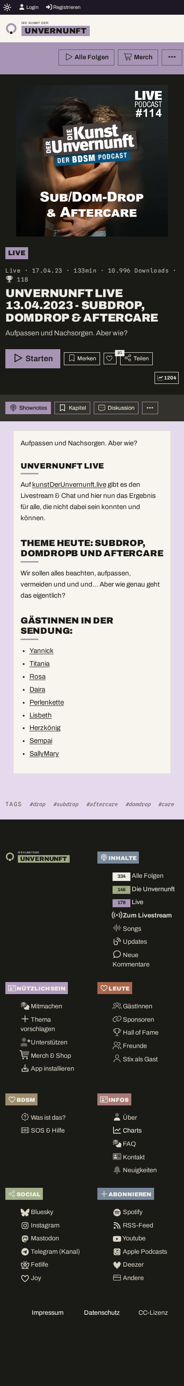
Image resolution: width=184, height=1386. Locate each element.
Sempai (40, 740)
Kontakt (133, 1157)
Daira (37, 689)
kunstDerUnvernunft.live (69, 484)
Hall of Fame (140, 1032)
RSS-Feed (137, 1225)
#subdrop (65, 804)
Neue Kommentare (131, 959)
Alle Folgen (91, 57)
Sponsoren (137, 1019)
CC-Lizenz (153, 1312)
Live (130, 901)
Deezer (132, 1264)
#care (166, 804)
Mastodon (44, 1238)
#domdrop (138, 804)
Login (31, 7)
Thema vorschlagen (38, 1024)
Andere (132, 1277)
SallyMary (44, 753)
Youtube (133, 1238)
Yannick (41, 650)
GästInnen (136, 1006)
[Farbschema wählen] (7, 7)
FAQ (128, 1143)
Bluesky (41, 1211)
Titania (39, 663)
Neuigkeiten (139, 1170)
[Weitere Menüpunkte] (172, 57)
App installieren (51, 1068)
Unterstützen (48, 1042)
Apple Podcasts (144, 1251)
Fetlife (38, 1264)
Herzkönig (44, 727)
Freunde (134, 1045)
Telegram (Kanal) (54, 1251)
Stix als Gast (139, 1059)
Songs (131, 928)
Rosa (37, 676)
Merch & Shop (50, 1055)
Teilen (140, 358)
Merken (86, 358)
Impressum (47, 1312)
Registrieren (66, 7)
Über (129, 1117)
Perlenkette (46, 702)
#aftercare (101, 804)
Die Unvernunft (146, 889)
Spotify (131, 1211)
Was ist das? (47, 1117)
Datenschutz (102, 1312)
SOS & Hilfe (47, 1130)
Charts (131, 1130)
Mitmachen (45, 1006)
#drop (37, 804)
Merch (142, 57)
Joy (35, 1277)
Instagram (44, 1225)
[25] (110, 358)
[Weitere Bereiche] (150, 408)
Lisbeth (40, 715)
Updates (134, 941)
